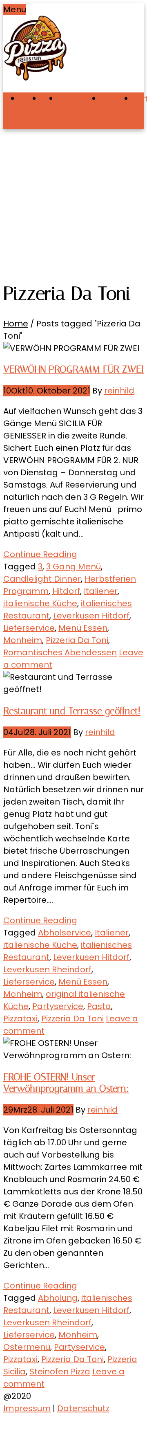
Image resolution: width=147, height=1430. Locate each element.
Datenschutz (83, 1408)
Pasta (99, 1006)
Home (30, 99)
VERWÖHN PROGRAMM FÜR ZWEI (73, 369)
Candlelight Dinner (42, 579)
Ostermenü (26, 1347)
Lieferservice (29, 628)
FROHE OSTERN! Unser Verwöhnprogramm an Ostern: (66, 1082)
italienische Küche (40, 603)
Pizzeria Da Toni (77, 640)
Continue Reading (40, 554)
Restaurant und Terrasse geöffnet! (71, 711)
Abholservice (64, 932)
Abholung (58, 1298)
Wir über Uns (49, 111)
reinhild (119, 390)
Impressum (27, 1408)
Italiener (101, 591)
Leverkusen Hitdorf (91, 615)
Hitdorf (66, 591)
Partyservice (57, 1006)
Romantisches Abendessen (60, 652)
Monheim (22, 640)
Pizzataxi (20, 1018)
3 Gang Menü (73, 566)
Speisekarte (79, 99)
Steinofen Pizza (59, 1371)
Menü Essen (82, 628)
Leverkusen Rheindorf (47, 969)
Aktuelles (117, 99)
